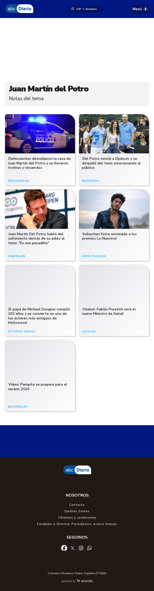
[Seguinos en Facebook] (64, 548)
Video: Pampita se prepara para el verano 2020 (37, 386)
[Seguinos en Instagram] (81, 548)
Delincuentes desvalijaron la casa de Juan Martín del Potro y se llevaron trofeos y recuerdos (39, 163)
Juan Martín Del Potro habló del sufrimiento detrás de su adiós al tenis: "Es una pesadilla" (36, 238)
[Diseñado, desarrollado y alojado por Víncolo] (85, 581)
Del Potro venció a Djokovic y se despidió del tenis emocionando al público (111, 163)
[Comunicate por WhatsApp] (89, 548)
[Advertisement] (77, 50)
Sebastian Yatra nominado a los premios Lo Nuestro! (109, 236)
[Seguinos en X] (73, 548)
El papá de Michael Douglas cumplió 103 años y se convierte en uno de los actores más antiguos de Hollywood (39, 316)
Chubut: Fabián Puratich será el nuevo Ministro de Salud (109, 311)
